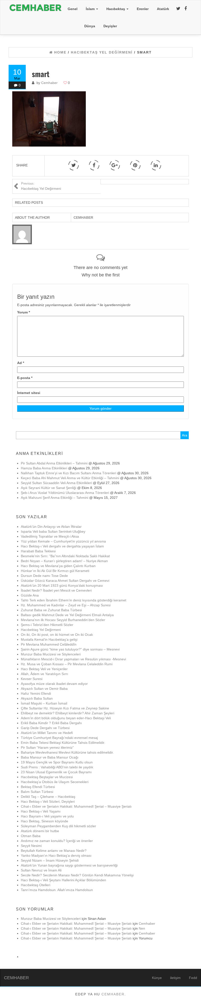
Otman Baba (30, 836)
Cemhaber (49, 83)
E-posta (24, 378)
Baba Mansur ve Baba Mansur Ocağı (49, 757)
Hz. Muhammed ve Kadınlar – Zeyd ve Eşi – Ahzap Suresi (66, 605)
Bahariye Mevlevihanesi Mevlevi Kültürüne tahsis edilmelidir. (67, 752)
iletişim (175, 978)
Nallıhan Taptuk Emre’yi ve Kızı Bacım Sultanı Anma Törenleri (68, 473)
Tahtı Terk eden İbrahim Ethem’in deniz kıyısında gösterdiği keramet (73, 600)
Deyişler (110, 26)
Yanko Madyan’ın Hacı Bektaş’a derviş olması (56, 855)
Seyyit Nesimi (31, 846)
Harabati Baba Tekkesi (38, 551)
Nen (142, 928)
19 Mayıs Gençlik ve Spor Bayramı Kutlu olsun (57, 762)
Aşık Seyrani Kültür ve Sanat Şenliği (48, 488)
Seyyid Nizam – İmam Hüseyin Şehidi (50, 860)
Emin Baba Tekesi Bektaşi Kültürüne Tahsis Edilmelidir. (63, 743)
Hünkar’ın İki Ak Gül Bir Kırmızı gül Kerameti (55, 571)
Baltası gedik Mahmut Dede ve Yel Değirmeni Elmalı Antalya (67, 615)
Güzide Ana (30, 595)
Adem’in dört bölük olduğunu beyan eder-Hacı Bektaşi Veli (66, 718)
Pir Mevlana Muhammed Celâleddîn (48, 644)
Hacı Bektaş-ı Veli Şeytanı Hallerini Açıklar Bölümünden (63, 880)
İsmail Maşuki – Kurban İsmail (44, 703)
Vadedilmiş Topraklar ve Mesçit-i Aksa (50, 536)
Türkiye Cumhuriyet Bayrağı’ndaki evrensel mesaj (59, 738)
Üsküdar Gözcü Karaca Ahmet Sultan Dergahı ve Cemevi (79, 581)
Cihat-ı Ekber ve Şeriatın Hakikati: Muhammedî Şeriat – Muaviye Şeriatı (76, 806)
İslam (91, 9)
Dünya (89, 26)
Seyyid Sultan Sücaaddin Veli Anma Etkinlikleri (56, 483)
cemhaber (113, 994)
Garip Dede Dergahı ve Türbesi (45, 728)
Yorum (23, 312)
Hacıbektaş (116, 9)
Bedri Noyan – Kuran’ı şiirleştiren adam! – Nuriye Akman (64, 561)
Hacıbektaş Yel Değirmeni (41, 630)
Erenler (143, 9)
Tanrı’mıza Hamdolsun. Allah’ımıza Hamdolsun (57, 890)
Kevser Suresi (31, 679)
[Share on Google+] (115, 165)
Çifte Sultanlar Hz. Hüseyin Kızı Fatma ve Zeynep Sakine (65, 708)
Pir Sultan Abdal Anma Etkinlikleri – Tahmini (54, 463)
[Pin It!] (135, 165)
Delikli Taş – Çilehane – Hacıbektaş (48, 797)
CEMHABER (16, 977)
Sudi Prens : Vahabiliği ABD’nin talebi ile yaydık (57, 767)
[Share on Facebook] (94, 165)
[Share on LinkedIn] (156, 165)
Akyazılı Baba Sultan (37, 698)
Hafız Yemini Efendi (36, 693)
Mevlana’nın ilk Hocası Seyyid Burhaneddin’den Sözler (63, 620)
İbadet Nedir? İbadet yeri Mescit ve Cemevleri (56, 590)
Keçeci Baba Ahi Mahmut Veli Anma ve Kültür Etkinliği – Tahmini (70, 478)
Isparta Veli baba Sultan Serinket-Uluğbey (53, 531)
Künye (157, 978)
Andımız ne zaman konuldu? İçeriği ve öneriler (57, 841)
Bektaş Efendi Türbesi (38, 787)
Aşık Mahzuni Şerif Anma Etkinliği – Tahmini (54, 498)
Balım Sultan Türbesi (37, 792)
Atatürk (163, 9)
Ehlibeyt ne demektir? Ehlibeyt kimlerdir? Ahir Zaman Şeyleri (67, 713)
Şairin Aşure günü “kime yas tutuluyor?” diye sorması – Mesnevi (70, 649)
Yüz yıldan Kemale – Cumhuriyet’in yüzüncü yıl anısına (63, 541)
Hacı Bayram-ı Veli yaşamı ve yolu (47, 816)
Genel (72, 9)
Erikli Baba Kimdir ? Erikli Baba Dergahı (51, 723)
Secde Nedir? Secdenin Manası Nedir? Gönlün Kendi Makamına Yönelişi (77, 875)
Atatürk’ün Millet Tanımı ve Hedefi (47, 733)
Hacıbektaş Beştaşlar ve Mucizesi (47, 777)
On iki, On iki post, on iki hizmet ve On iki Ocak (57, 635)
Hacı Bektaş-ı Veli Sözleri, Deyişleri (48, 801)
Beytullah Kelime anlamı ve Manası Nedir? (54, 851)
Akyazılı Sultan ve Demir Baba (44, 689)
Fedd (193, 978)
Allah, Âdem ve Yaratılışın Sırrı (44, 674)
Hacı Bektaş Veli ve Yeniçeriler (44, 669)
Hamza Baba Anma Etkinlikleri (44, 468)
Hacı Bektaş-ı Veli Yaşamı (41, 811)
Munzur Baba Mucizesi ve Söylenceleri (51, 654)
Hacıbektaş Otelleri (35, 885)
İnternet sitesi (28, 393)
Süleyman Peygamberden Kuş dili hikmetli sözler (58, 826)
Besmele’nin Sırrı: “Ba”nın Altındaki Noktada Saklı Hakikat (65, 556)
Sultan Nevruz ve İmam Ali (41, 870)
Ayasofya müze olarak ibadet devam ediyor (54, 684)
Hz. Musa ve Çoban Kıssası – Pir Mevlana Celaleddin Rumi (67, 664)
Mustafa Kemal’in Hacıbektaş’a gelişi (49, 639)
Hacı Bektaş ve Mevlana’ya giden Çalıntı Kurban (58, 566)
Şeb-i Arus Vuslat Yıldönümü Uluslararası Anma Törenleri (65, 493)
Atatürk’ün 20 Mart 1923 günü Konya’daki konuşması (62, 585)
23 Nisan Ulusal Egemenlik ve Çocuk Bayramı (56, 772)
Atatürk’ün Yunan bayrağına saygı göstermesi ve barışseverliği (69, 865)
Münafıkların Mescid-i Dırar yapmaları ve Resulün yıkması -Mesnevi (73, 659)
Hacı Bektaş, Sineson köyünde (44, 821)
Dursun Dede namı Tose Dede (44, 576)
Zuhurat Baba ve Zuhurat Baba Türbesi (51, 610)
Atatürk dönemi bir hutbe (40, 831)
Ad (20, 363)
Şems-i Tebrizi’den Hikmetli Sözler (47, 625)
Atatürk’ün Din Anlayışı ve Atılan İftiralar (51, 527)
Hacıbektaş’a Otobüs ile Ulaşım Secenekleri (54, 782)
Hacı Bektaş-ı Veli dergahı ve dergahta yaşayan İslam (62, 546)
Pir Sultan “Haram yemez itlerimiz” (47, 747)
